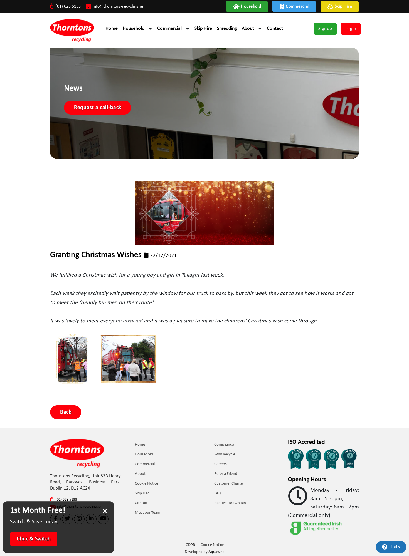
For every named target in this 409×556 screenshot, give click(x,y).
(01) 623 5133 (68, 6)
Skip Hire (343, 6)
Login (350, 28)
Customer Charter (229, 483)
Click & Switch (34, 539)
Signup (325, 28)
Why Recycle (224, 454)
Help (395, 547)
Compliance (224, 445)
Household (251, 6)
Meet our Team (147, 513)
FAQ (217, 493)
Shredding (227, 28)
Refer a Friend (225, 474)
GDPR (190, 545)
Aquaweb (216, 552)
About (248, 28)
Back (65, 412)
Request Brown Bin (230, 503)
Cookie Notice (146, 483)
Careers (220, 464)
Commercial (297, 6)
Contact (275, 28)
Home (111, 28)
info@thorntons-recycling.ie (118, 6)
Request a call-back (97, 107)
